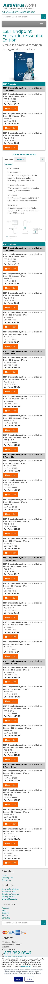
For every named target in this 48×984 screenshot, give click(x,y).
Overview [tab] (8, 159)
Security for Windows (10, 894)
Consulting (6, 918)
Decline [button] (29, 979)
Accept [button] (18, 979)
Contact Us (6, 880)
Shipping (5, 913)
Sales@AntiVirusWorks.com (15, 956)
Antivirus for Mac (8, 891)
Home (4, 875)
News (4, 910)
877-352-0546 (29, 12)
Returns (5, 915)
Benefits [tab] (20, 159)
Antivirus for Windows (10, 889)
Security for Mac (8, 896)
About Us (5, 908)
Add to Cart (11, 108)
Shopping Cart (7, 877)
